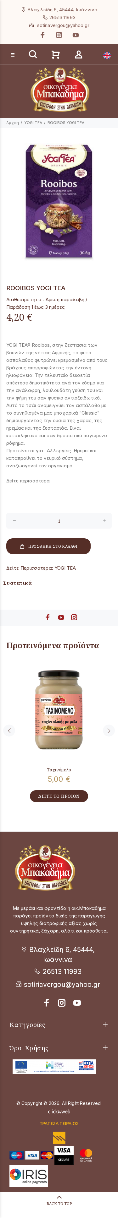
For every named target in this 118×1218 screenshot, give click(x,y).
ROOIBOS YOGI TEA (66, 122)
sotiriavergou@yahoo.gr (63, 25)
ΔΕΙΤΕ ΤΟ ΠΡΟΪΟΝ (59, 796)
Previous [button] (9, 731)
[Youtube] (74, 35)
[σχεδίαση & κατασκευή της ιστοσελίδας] (59, 1110)
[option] (59, 202)
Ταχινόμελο (59, 770)
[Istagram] (62, 1003)
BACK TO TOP (59, 1203)
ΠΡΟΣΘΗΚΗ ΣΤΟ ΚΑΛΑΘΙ (53, 546)
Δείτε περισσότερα (28, 481)
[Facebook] (43, 35)
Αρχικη (12, 122)
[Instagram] (59, 35)
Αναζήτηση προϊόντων (28, 44)
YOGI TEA (33, 122)
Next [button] (109, 731)
